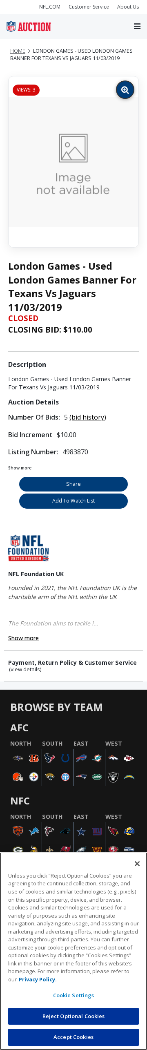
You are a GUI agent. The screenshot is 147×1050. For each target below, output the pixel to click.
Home (17, 50)
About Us (128, 6)
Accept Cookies (73, 1037)
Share (73, 483)
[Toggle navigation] (137, 26)
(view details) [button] (25, 669)
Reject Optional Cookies (73, 1016)
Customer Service (89, 6)
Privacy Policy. (38, 979)
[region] (73, 951)
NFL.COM (49, 6)
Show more (19, 468)
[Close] (137, 864)
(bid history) (87, 417)
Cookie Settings (73, 995)
